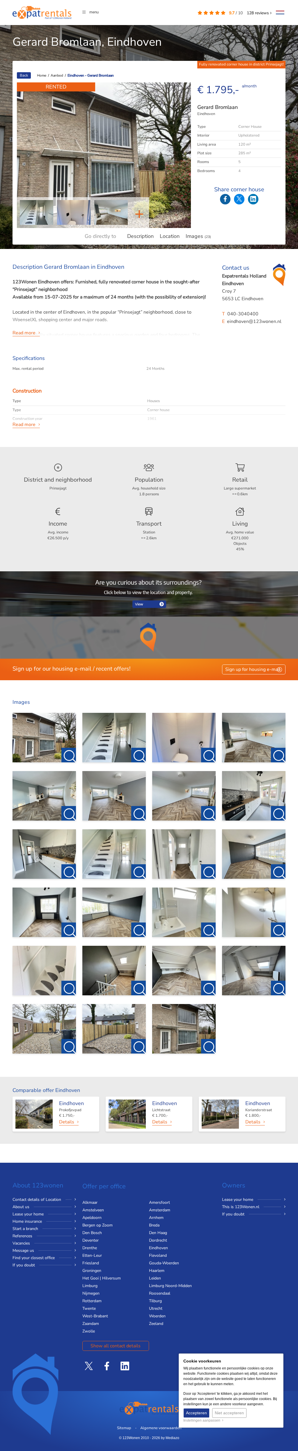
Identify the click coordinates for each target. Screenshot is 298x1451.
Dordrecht (158, 1240)
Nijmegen (91, 1293)
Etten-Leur (92, 1255)
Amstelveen (93, 1210)
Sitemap (124, 1428)
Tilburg (155, 1301)
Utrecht (155, 1308)
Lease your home (28, 1214)
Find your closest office (34, 1258)
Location (170, 236)
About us (21, 1207)
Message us (23, 1250)
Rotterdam (92, 1301)
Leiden (155, 1278)
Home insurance (27, 1221)
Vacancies (21, 1243)
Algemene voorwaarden (160, 1428)
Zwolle (88, 1331)
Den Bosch (92, 1233)
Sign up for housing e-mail (253, 669)
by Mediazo (170, 1438)
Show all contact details (116, 1346)
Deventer (90, 1240)
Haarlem (156, 1270)
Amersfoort (159, 1202)
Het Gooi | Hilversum (101, 1278)
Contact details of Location (37, 1199)
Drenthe (89, 1248)
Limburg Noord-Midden (170, 1286)
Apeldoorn (92, 1217)
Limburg (89, 1286)
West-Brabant (95, 1316)
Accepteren (196, 1413)
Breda (154, 1225)
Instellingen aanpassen (202, 1420)
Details (66, 1122)
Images (198, 236)
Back (24, 75)
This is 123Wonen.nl (240, 1207)
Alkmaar (89, 1202)
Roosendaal (159, 1293)
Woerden (157, 1316)
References (22, 1236)
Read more (24, 333)
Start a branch (25, 1228)
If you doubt (24, 1265)
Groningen (91, 1270)
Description (140, 236)
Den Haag (158, 1233)
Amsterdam (159, 1210)
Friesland (90, 1263)
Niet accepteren (229, 1413)
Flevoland (158, 1255)
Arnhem (156, 1217)
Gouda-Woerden (164, 1263)
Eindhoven (158, 1248)
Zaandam (90, 1323)
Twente (89, 1308)
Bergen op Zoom (97, 1225)
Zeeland (156, 1323)
